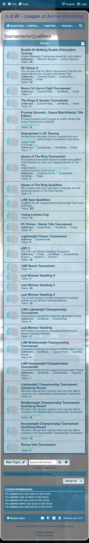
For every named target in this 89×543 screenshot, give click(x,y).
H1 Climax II (29, 68)
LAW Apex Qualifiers (35, 200)
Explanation (27, 447)
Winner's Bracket (46, 59)
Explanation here (30, 124)
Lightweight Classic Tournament (44, 236)
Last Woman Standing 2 (38, 294)
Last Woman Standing (36, 327)
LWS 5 (25, 248)
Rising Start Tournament (38, 444)
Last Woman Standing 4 (38, 275)
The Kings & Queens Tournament (44, 100)
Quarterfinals (66, 76)
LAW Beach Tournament (38, 266)
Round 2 (39, 257)
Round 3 (53, 257)
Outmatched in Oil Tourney (40, 133)
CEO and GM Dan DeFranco (53, 167)
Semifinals (62, 91)
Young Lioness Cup (35, 214)
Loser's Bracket (69, 59)
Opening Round (46, 76)
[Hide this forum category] (83, 44)
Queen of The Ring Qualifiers (41, 185)
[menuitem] (12, 4)
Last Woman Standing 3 (38, 285)
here (35, 144)
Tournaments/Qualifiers (27, 36)
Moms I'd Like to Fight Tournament (46, 88)
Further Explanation (32, 414)
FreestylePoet (29, 139)
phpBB (32, 526)
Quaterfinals (44, 147)
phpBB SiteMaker (44, 532)
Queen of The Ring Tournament (43, 156)
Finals (40, 79)
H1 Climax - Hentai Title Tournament (46, 224)
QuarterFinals (45, 91)
